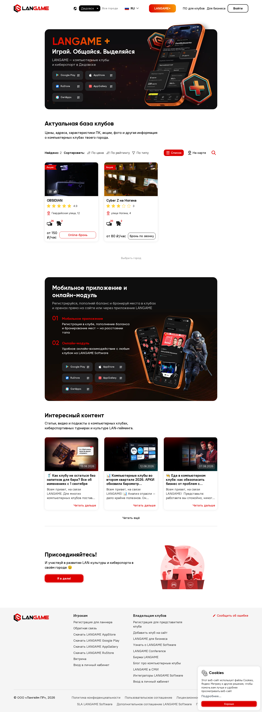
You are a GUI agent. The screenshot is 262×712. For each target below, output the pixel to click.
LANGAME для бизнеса (150, 639)
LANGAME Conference (149, 651)
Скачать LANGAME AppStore (94, 634)
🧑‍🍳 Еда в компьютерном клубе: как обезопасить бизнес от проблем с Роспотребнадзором (186, 479)
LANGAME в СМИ (146, 669)
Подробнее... (211, 696)
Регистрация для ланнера (92, 622)
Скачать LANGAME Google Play (96, 640)
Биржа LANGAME (145, 657)
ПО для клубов (194, 8)
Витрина (79, 659)
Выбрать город (131, 258)
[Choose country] (75, 8)
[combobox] (89, 8)
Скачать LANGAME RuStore (93, 653)
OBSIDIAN (55, 200)
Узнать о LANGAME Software (154, 645)
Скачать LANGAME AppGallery (95, 646)
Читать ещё (131, 518)
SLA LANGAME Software (94, 704)
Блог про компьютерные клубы (157, 663)
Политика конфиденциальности (96, 697)
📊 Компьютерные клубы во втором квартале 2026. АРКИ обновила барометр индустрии (130, 479)
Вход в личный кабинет (91, 665)
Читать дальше (85, 505)
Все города (110, 8)
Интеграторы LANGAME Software (158, 675)
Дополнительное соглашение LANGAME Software (154, 704)
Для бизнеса (216, 8)
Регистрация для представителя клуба (157, 624)
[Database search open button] (213, 152)
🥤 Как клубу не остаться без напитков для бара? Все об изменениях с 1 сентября (71, 479)
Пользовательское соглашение (148, 697)
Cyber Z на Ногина (121, 200)
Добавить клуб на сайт (150, 633)
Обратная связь (85, 628)
